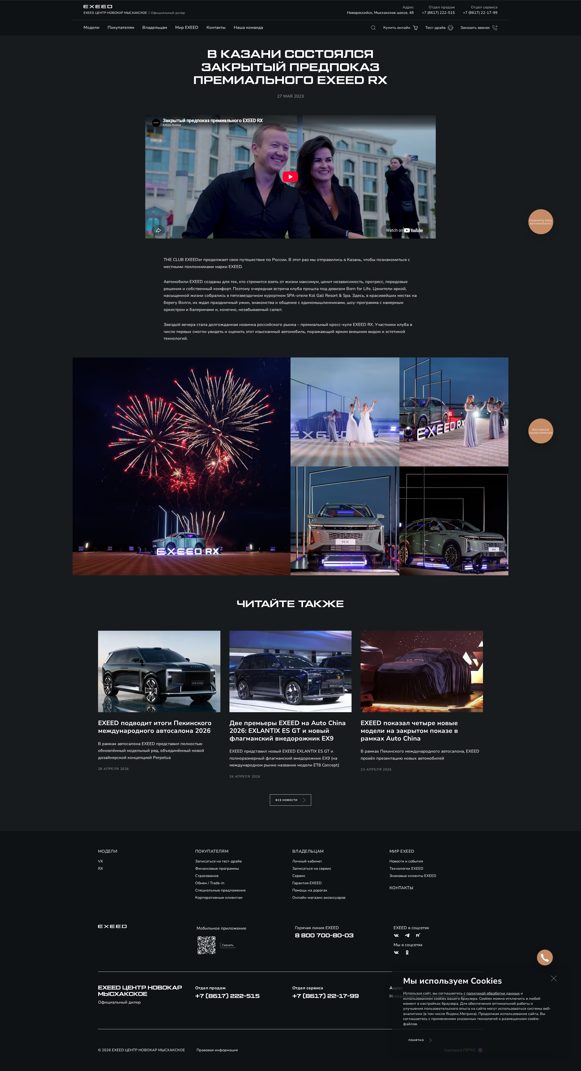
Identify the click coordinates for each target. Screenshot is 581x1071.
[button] (553, 978)
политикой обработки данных (493, 993)
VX (100, 861)
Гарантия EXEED (307, 883)
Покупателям (121, 27)
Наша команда (248, 27)
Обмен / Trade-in (209, 883)
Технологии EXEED (406, 868)
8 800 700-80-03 (324, 935)
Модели (91, 27)
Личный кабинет (307, 861)
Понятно (416, 1040)
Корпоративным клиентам (218, 897)
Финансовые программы (217, 868)
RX (100, 868)
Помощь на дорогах (309, 890)
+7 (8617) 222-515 (438, 12)
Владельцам (154, 27)
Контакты (216, 27)
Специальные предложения (220, 890)
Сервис (298, 876)
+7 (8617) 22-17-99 (480, 12)
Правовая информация (217, 1050)
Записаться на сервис (311, 868)
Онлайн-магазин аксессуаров (318, 897)
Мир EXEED (186, 27)
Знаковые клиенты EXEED (412, 876)
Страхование (207, 876)
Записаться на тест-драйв (218, 861)
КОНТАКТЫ (401, 888)
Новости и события (406, 861)
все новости (287, 800)
